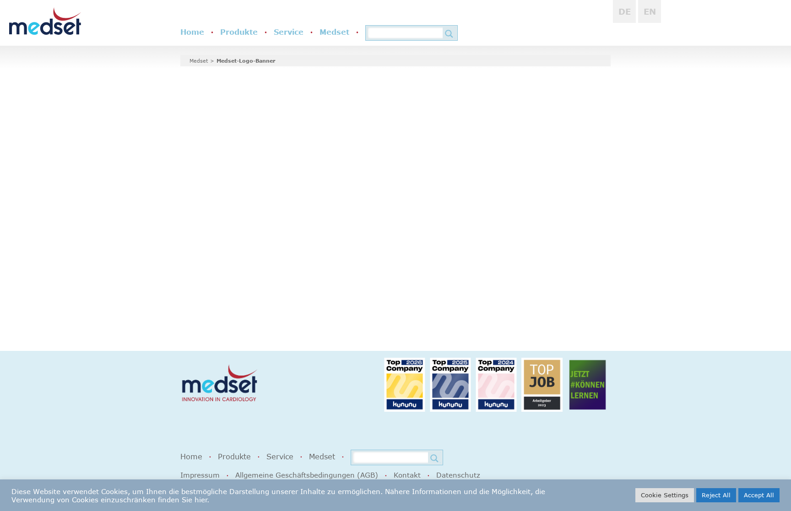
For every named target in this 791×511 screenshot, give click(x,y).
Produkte (239, 32)
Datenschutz (458, 475)
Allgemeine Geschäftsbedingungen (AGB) (306, 475)
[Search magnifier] (449, 33)
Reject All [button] (716, 495)
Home (192, 32)
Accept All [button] (759, 495)
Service (288, 32)
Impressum (200, 475)
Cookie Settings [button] (664, 495)
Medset (334, 32)
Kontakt (407, 475)
